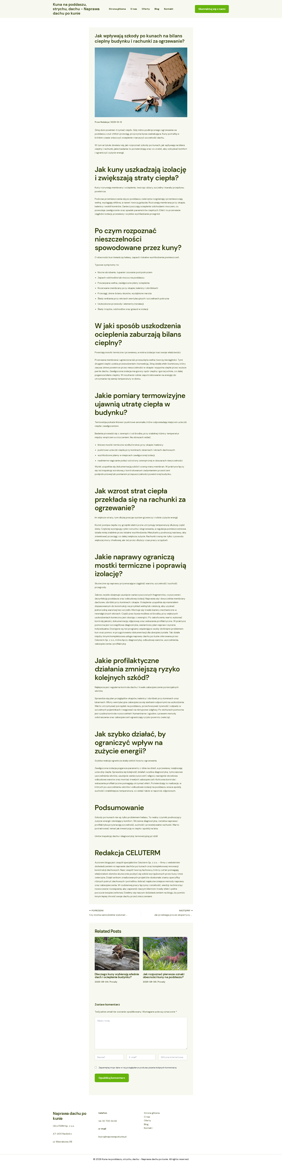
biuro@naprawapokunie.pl (112, 1136)
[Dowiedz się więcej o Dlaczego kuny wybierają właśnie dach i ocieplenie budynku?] (117, 953)
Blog (157, 8)
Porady (113, 981)
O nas (133, 8)
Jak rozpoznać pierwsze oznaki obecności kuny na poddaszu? (163, 975)
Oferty (146, 8)
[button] (212, 9)
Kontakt (168, 8)
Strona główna (117, 8)
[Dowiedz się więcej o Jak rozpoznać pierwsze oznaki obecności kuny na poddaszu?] (165, 953)
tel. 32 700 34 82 (107, 1120)
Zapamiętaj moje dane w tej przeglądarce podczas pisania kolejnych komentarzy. (138, 1067)
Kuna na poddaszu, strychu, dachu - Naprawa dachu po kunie (76, 9)
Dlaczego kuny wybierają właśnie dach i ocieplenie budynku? (117, 975)
